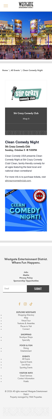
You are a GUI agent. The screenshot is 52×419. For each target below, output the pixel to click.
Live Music (26, 365)
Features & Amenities (26, 323)
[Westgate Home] (26, 4)
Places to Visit (26, 326)
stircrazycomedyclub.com (18, 180)
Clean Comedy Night (33, 70)
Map (26, 318)
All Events (15, 70)
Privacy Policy (26, 278)
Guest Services (26, 376)
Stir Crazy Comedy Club (26, 113)
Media (26, 275)
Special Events (26, 362)
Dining (26, 348)
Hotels (26, 381)
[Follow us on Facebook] (19, 304)
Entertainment (26, 351)
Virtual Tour (26, 321)
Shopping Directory (26, 315)
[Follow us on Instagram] (25, 304)
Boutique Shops (26, 337)
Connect (26, 329)
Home (5, 70)
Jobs (26, 272)
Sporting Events (26, 368)
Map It (26, 119)
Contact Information (26, 379)
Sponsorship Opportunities (26, 281)
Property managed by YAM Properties (26, 397)
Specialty (26, 340)
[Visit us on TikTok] (31, 304)
